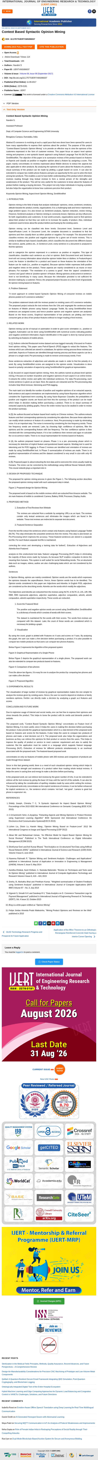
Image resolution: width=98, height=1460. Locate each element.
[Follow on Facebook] (90, 11)
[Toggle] (4, 103)
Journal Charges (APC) (50, 1301)
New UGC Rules (47, 1079)
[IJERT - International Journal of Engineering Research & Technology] (49, 11)
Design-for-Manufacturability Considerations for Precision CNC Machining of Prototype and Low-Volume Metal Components (48, 1373)
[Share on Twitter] (45, 923)
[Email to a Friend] (49, 923)
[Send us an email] (94, 11)
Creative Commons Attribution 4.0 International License (71, 95)
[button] (7, 11)
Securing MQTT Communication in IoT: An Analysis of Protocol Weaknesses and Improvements (54, 1423)
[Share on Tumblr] (62, 923)
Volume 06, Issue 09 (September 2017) (16, 28)
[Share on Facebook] (40, 923)
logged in (20, 952)
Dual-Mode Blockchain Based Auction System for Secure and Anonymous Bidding (47, 1439)
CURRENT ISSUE (42, 1069)
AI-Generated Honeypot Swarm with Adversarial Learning (40, 1417)
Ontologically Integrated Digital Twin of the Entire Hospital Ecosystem (31, 1387)
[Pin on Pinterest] (53, 923)
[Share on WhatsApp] (36, 923)
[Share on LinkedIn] (58, 923)
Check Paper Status (51, 962)
